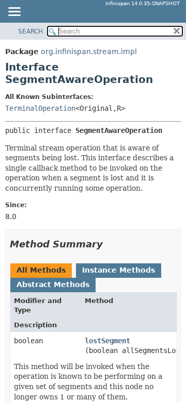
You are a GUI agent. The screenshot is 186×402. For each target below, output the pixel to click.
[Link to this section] (110, 244)
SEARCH (30, 31)
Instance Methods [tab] (118, 270)
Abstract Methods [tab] (53, 284)
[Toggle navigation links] (14, 12)
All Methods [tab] (41, 270)
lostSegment (107, 341)
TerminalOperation (40, 108)
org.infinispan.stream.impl (89, 51)
